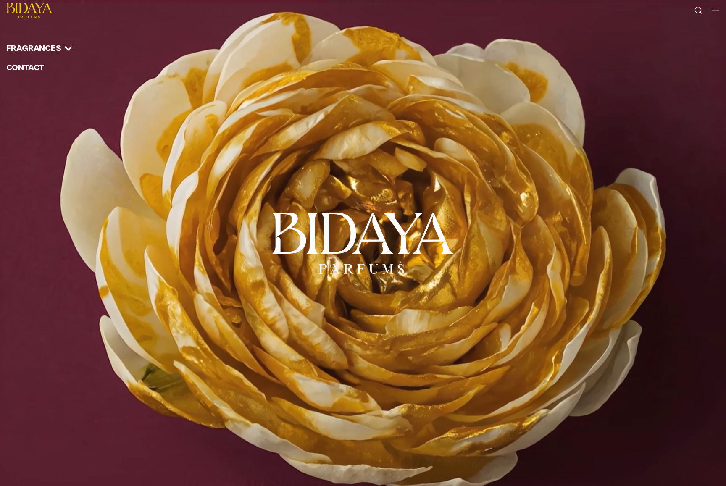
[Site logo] (29, 10)
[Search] (698, 10)
